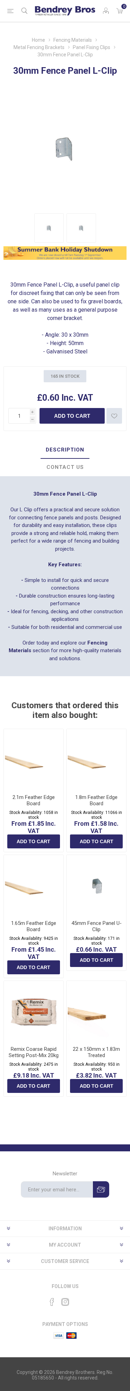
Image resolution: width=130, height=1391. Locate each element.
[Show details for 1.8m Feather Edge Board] (96, 759)
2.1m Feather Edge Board (33, 800)
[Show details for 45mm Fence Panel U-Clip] (96, 885)
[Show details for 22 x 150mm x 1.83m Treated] (96, 1011)
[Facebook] (52, 1302)
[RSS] (78, 1299)
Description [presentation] (65, 450)
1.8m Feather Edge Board (96, 800)
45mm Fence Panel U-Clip (96, 926)
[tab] (65, 450)
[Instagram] (65, 1302)
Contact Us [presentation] (65, 467)
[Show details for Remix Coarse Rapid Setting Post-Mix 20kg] (33, 1011)
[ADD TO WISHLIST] (114, 416)
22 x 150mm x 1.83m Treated (96, 1052)
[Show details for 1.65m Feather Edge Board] (33, 885)
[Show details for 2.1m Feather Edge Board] (33, 759)
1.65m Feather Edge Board (33, 926)
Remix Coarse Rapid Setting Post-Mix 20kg (34, 1052)
